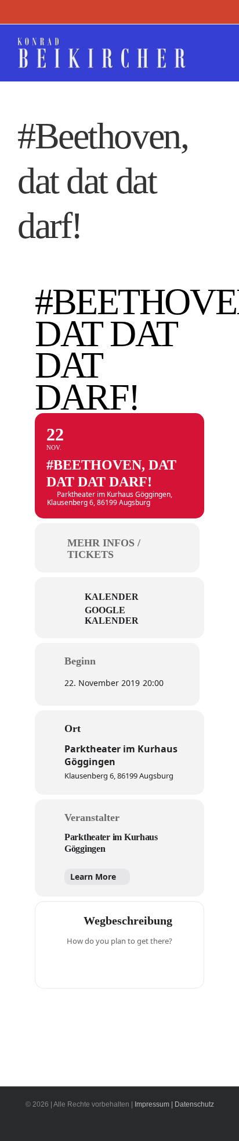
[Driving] (97, 965)
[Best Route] (74, 965)
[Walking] (142, 965)
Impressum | (154, 1104)
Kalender (112, 597)
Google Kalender (112, 615)
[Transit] (119, 965)
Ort (72, 728)
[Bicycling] (165, 965)
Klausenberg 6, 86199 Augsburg (118, 775)
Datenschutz (194, 1104)
